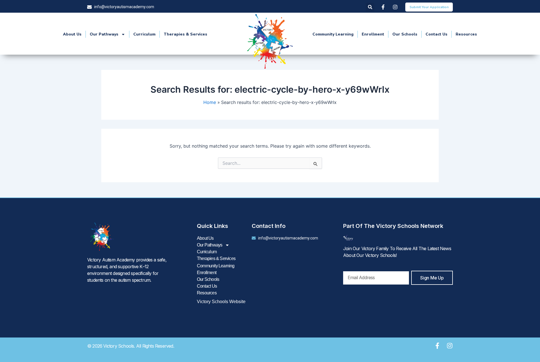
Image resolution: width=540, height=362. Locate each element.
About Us (72, 34)
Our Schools (404, 34)
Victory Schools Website (221, 301)
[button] (370, 7)
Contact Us (436, 34)
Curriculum (144, 34)
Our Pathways (104, 34)
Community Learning (333, 34)
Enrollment (373, 34)
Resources (466, 34)
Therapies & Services (185, 34)
